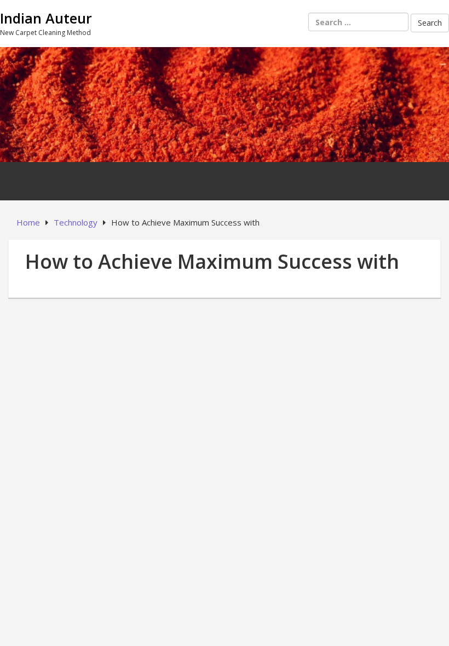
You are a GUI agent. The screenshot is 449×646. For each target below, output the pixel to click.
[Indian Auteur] (224, 103)
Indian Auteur (46, 18)
